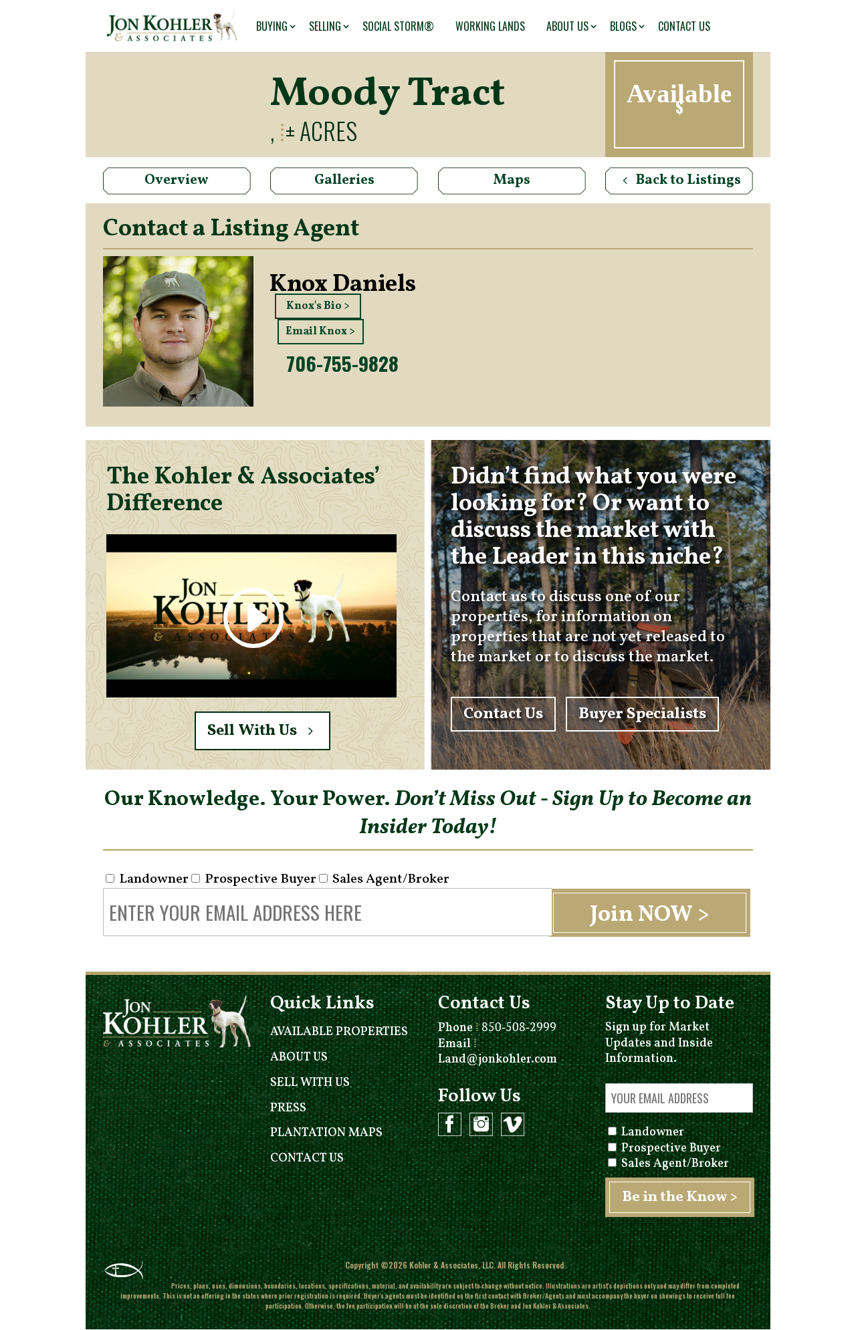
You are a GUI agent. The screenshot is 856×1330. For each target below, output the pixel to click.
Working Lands (490, 26)
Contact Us (684, 26)
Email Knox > (320, 331)
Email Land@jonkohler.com (497, 1052)
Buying (272, 26)
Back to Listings (688, 180)
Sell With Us (252, 730)
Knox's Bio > (318, 306)
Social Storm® (398, 26)
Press (288, 1108)
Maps (512, 180)
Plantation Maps (326, 1133)
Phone (497, 1028)
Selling (325, 26)
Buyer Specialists (642, 714)
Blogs (623, 26)
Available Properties (339, 1032)
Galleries (344, 180)
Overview (176, 180)
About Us (567, 26)
